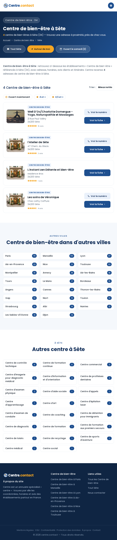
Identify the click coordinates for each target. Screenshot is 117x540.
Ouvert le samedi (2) (74, 49)
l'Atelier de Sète (38, 142)
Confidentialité (48, 530)
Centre (21, 5)
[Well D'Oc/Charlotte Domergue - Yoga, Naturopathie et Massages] (16, 116)
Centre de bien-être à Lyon (65, 492)
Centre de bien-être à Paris (66, 479)
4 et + (42, 97)
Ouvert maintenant (19, 97)
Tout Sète (15, 49)
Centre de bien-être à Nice (65, 506)
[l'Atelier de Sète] (16, 145)
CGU (37, 530)
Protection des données (69, 530)
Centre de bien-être (24, 40)
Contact (96, 530)
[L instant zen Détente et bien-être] (16, 172)
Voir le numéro (99, 112)
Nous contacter (96, 492)
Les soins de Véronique (43, 197)
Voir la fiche (96, 120)
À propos (86, 530)
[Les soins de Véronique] (16, 200)
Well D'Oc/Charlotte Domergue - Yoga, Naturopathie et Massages (51, 113)
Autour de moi (42, 49)
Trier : (92, 87)
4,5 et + (59, 97)
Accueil (6, 40)
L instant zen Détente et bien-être (51, 170)
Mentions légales (25, 530)
